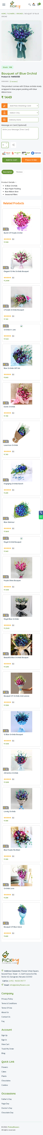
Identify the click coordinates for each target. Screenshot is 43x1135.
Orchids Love (9, 888)
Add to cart (11, 160)
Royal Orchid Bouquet (12, 542)
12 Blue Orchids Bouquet (13, 734)
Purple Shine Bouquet (12, 580)
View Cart (5, 1044)
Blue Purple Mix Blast (12, 850)
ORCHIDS (19, 14)
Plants (4, 1076)
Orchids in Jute (10, 330)
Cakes (3, 1071)
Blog (3, 1053)
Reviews (19, 172)
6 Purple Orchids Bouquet (14, 310)
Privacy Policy (7, 999)
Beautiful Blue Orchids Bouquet (16, 657)
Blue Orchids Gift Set (12, 368)
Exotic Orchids (9, 407)
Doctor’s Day (6, 1108)
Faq (2, 1021)
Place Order (31, 160)
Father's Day (6, 1099)
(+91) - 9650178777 (17, 981)
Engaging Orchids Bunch (13, 484)
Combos (4, 1085)
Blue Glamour (9, 522)
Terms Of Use (6, 1008)
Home (3, 14)
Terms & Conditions (9, 1003)
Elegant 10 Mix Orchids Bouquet (16, 271)
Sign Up (4, 1035)
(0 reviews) (14, 81)
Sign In (4, 1040)
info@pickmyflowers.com (20, 985)
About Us (5, 1012)
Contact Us (5, 1017)
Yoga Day (5, 1103)
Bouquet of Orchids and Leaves (16, 696)
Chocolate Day (7, 1112)
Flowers (11, 14)
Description (7, 172)
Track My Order (7, 1049)
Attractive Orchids (11, 773)
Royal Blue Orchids (11, 619)
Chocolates (6, 1080)
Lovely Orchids (10, 811)
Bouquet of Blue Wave (13, 927)
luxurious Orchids (11, 445)
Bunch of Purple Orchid (13, 233)
